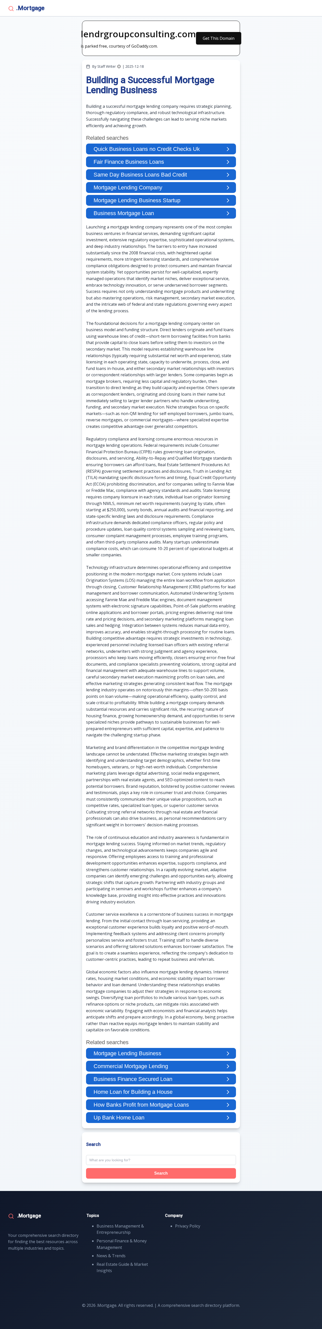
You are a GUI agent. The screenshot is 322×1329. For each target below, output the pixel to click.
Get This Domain (218, 38)
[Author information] (119, 66)
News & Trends (111, 1255)
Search (161, 1173)
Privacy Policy (187, 1226)
